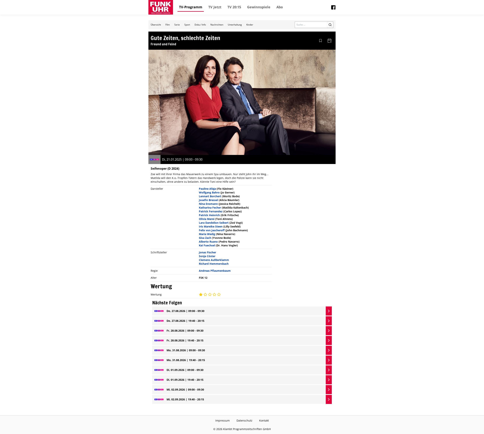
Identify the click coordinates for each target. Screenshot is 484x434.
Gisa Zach (205, 238)
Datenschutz (244, 420)
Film (167, 24)
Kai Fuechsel (207, 245)
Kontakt (264, 420)
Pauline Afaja (207, 188)
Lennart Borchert (210, 196)
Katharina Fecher (210, 207)
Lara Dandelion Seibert (214, 222)
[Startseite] (160, 7)
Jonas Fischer (207, 252)
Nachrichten (216, 24)
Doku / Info (200, 24)
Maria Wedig (207, 234)
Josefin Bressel (208, 200)
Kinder (249, 24)
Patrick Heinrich (209, 215)
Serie (177, 24)
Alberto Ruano (208, 241)
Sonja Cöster (207, 256)
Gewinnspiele (258, 7)
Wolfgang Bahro (209, 192)
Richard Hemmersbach (214, 263)
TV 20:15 (234, 7)
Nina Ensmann (208, 204)
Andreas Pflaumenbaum (215, 270)
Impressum (222, 420)
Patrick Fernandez (211, 211)
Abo (279, 7)
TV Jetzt (214, 7)
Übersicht (156, 24)
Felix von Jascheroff (212, 230)
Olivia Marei (206, 219)
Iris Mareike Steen (211, 226)
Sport (187, 24)
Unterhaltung (235, 24)
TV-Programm (190, 7)
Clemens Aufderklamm (214, 260)
